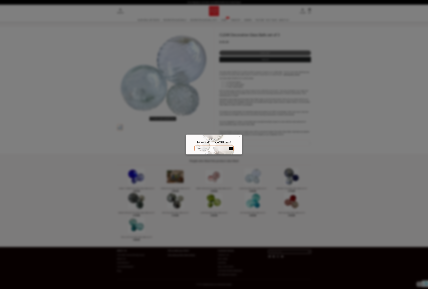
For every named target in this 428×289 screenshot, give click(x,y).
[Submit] (231, 148)
